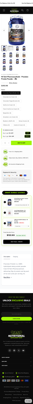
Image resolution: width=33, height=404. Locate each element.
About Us (25, 394)
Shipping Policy (7, 397)
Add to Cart (21, 143)
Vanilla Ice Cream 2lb (9, 105)
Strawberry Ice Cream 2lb (10, 117)
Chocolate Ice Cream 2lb (10, 97)
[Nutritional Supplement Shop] (16, 334)
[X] (19, 350)
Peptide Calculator (25, 397)
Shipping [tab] (15, 256)
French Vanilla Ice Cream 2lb (11, 109)
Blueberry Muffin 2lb (9, 121)
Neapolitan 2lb (7, 113)
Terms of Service (17, 394)
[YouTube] (23, 350)
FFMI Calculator (16, 400)
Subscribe (16, 318)
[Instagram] (10, 350)
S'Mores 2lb (6, 125)
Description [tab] (7, 256)
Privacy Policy (25, 391)
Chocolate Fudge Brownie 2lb (11, 101)
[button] (4, 10)
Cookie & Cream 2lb (19, 125)
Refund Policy (8, 394)
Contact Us (16, 397)
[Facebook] (14, 350)
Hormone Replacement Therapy (12, 391)
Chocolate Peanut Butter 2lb (11, 93)
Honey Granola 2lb (24, 121)
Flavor (3, 89)
